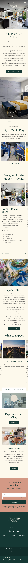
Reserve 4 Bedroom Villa (14, 71)
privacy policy (12, 497)
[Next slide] (25, 121)
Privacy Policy (8, 507)
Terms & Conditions (9, 548)
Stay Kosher (21, 535)
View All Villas (14, 422)
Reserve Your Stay (14, 328)
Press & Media (6, 538)
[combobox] (14, 389)
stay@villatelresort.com (14, 527)
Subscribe (14, 502)
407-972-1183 (16, 525)
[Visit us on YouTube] (18, 532)
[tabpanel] (14, 400)
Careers (21, 538)
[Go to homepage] (14, 5)
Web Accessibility (8, 551)
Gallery (12, 538)
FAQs (4, 535)
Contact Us (21, 542)
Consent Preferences (19, 551)
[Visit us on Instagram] (10, 532)
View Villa (14, 468)
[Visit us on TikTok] (14, 532)
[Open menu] (23, 2)
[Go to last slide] (3, 121)
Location (13, 535)
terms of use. (18, 497)
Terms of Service (16, 507)
